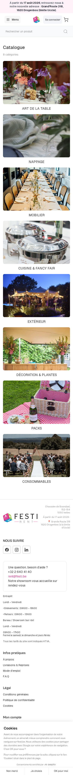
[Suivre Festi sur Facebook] (7, 550)
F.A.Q (6, 676)
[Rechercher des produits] (65, 31)
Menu (15, 19)
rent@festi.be (17, 576)
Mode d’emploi (11, 670)
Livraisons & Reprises (16, 665)
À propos (8, 659)
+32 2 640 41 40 (20, 572)
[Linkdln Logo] (26, 550)
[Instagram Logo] (17, 550)
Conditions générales (16, 694)
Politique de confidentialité (19, 700)
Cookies (8, 705)
